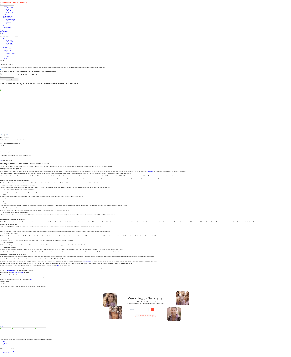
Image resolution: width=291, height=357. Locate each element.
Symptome (150, 171)
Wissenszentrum (7, 17)
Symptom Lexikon (10, 19)
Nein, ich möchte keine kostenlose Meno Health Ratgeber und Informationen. (20, 74)
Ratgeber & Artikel (10, 20)
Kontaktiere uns (7, 344)
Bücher (7, 23)
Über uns (5, 26)
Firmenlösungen (7, 27)
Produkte (5, 6)
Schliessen (3, 79)
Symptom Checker (86, 261)
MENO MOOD (9, 7)
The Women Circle (10, 277)
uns (31, 279)
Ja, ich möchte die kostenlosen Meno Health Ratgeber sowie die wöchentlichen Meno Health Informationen (28, 71)
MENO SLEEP (9, 9)
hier (58, 265)
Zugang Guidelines (12, 79)
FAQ (4, 341)
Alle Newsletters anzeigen (145, 316)
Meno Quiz (5, 14)
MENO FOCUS (9, 12)
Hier (1, 148)
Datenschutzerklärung (8, 351)
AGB (4, 354)
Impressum (6, 352)
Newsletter (8, 22)
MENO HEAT (9, 10)
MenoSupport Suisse (8, 16)
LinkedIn (30, 277)
